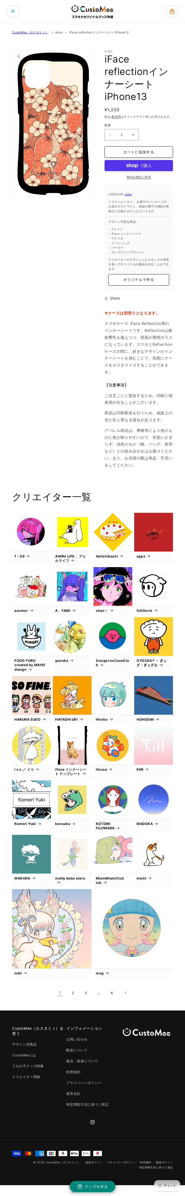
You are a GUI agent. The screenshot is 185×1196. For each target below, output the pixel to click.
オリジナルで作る (138, 279)
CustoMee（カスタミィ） (30, 32)
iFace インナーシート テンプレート (70, 771)
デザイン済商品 (24, 1044)
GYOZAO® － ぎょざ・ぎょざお (152, 662)
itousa (101, 769)
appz (141, 556)
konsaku (62, 824)
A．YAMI (63, 610)
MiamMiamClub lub (110, 880)
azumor (21, 610)
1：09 (19, 556)
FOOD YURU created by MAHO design (29, 664)
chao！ (102, 610)
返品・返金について (82, 1061)
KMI (140, 769)
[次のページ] (125, 992)
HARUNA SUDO (27, 719)
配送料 (116, 116)
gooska (61, 660)
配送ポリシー (164, 1162)
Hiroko (102, 719)
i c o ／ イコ (24, 769)
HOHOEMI (145, 719)
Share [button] (115, 298)
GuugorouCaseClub (112, 662)
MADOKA (145, 824)
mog (100, 973)
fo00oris (144, 610)
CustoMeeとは (24, 1055)
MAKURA (22, 878)
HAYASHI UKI (66, 719)
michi (141, 878)
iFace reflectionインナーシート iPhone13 (99, 32)
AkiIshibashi (107, 556)
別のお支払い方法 (139, 177)
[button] (13, 11)
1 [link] (60, 992)
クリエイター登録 (26, 1077)
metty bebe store (70, 878)
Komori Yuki (25, 824)
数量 (108, 125)
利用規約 (73, 1072)
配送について (76, 1050)
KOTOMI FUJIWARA (105, 826)
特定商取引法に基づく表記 (87, 1104)
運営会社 (73, 1093)
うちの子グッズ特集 (28, 1066)
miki (18, 973)
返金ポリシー (94, 1162)
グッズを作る (96, 1186)
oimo (58, 32)
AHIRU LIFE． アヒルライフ (70, 558)
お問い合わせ (76, 1039)
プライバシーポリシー (83, 1083)
